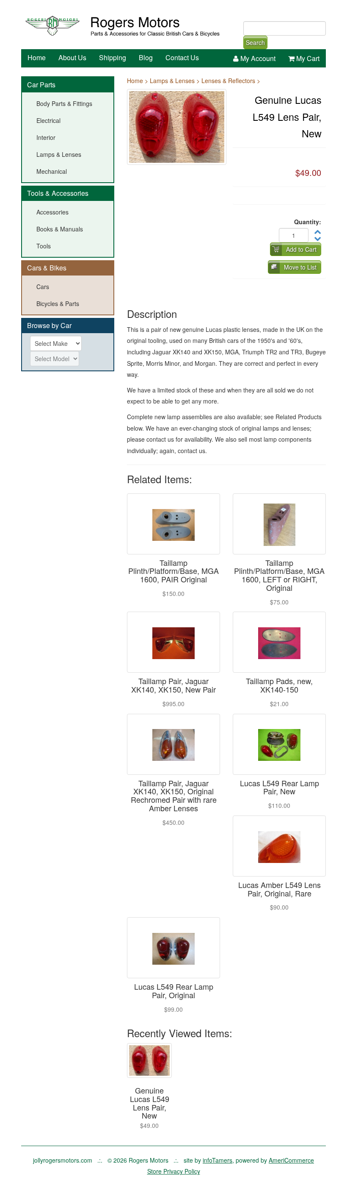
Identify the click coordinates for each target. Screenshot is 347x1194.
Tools (43, 246)
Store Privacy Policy (173, 1171)
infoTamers (217, 1160)
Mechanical (51, 171)
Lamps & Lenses (58, 154)
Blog (146, 57)
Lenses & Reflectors (228, 80)
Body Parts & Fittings (64, 103)
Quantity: (307, 221)
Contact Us (182, 57)
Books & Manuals (59, 229)
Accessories (52, 212)
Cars (42, 286)
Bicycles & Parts (57, 303)
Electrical (48, 120)
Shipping (112, 57)
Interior (45, 137)
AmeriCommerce (291, 1160)
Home (37, 57)
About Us (72, 57)
